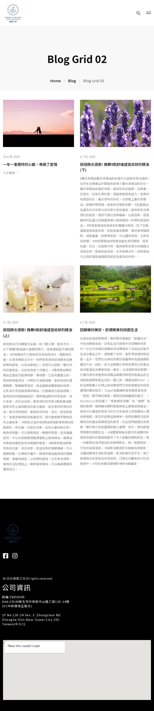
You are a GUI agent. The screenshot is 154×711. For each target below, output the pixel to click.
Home (55, 80)
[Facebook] (5, 556)
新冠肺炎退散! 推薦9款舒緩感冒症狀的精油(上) (37, 332)
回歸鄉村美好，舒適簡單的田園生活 (109, 329)
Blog (72, 80)
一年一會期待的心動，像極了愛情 (30, 164)
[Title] (15, 556)
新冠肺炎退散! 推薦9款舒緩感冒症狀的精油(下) (114, 167)
